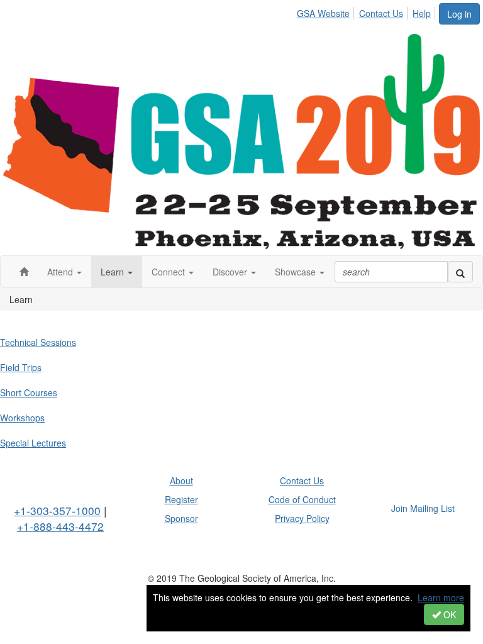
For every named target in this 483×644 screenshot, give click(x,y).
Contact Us (381, 13)
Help (422, 13)
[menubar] (367, 11)
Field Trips (21, 367)
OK (448, 614)
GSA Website (323, 13)
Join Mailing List (423, 508)
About (181, 480)
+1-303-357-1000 (57, 510)
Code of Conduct (302, 499)
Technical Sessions (38, 342)
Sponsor (181, 518)
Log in (459, 14)
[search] (460, 271)
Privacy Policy (302, 518)
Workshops (22, 417)
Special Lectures (33, 442)
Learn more (441, 597)
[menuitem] (327, 11)
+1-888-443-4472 (60, 526)
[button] (64, 271)
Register (181, 499)
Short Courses (28, 392)
